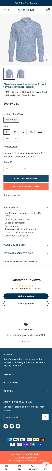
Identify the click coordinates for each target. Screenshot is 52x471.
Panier (45, 469)
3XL (8, 138)
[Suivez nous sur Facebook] (5, 426)
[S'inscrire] (45, 417)
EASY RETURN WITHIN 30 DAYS (20, 261)
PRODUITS (8, 374)
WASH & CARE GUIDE (14, 245)
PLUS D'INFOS (10, 383)
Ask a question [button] (26, 303)
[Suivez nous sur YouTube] (18, 426)
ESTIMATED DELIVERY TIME (18, 253)
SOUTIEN (8, 391)
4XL (17, 138)
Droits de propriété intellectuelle (26, 460)
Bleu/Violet (11, 119)
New (19, 469)
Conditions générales (26, 457)
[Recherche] (9, 10)
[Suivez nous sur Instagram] (12, 426)
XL (31, 131)
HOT (6, 469)
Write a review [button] (26, 296)
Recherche (32, 469)
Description (10, 208)
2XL (40, 131)
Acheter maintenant (26, 186)
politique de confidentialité (26, 454)
